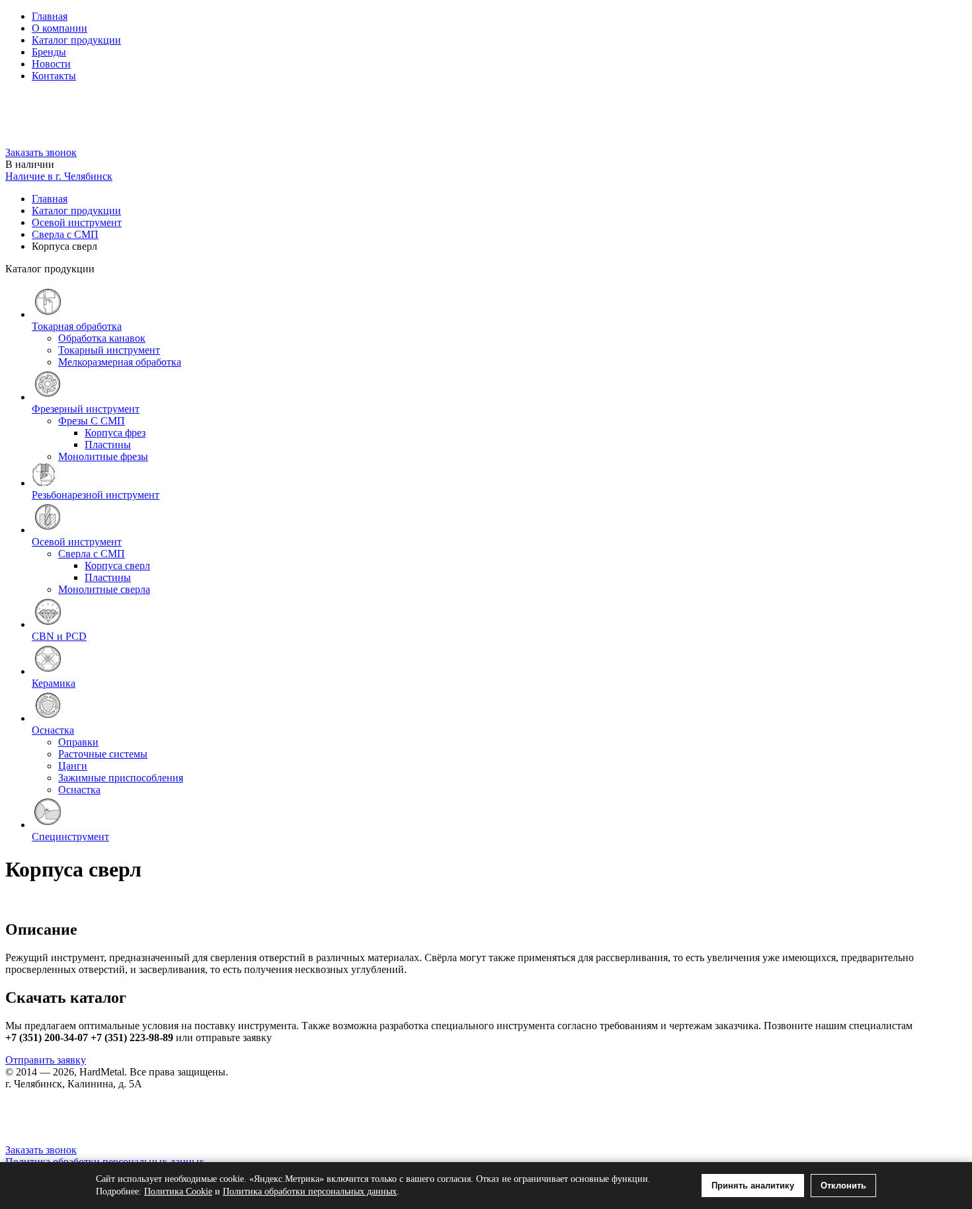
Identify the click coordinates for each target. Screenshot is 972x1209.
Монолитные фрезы (103, 456)
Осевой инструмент (77, 222)
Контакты (54, 75)
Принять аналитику (752, 1185)
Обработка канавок (101, 338)
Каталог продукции (76, 40)
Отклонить (843, 1185)
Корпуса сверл (117, 565)
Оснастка (53, 730)
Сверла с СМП (65, 234)
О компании (59, 28)
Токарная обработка (77, 326)
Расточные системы (102, 754)
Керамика (53, 683)
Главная (49, 16)
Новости (51, 63)
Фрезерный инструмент (86, 408)
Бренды (49, 52)
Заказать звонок (41, 152)
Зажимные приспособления (120, 777)
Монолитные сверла (104, 589)
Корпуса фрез (115, 432)
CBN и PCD (59, 636)
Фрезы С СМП (91, 420)
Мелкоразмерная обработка (119, 362)
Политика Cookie (178, 1191)
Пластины (108, 444)
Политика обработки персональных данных (310, 1191)
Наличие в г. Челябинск (58, 176)
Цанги (72, 765)
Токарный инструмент (109, 350)
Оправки (78, 742)
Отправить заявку (45, 1060)
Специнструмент (70, 836)
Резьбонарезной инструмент (95, 494)
